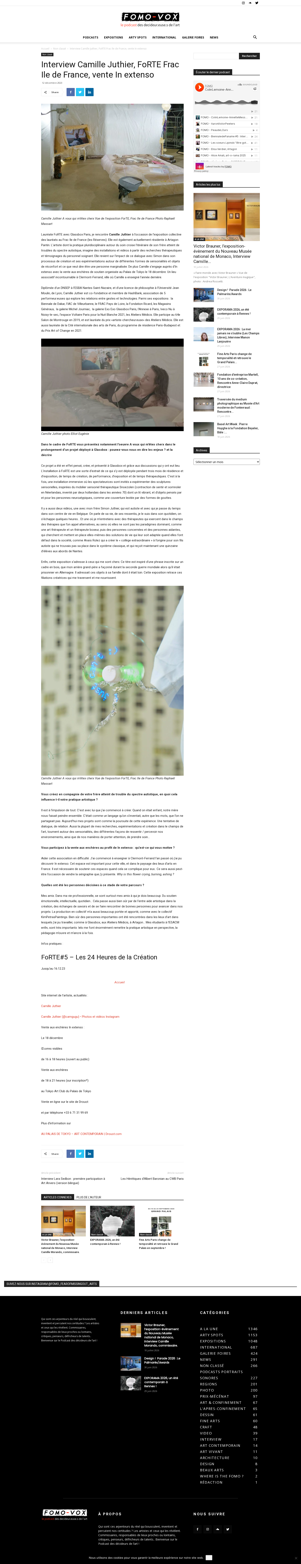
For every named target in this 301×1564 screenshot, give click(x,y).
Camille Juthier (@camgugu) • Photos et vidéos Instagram (80, 1017)
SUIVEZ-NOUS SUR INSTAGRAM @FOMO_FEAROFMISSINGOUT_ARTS (52, 1284)
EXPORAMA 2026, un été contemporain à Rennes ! (161, 1382)
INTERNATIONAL (164, 37)
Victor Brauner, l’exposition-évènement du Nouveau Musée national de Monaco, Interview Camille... (223, 254)
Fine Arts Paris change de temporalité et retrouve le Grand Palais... (234, 358)
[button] (255, 38)
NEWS (214, 37)
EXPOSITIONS (113, 37)
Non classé (59, 48)
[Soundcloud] (250, 3)
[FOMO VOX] (150, 19)
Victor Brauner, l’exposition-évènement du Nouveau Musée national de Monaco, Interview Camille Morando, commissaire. (161, 1335)
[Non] (296, 1558)
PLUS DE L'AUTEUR (89, 1197)
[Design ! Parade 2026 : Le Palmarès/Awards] (204, 295)
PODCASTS (90, 37)
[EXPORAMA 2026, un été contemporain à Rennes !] (112, 1221)
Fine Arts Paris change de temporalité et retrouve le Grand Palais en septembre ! (158, 1244)
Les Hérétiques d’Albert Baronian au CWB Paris (152, 1179)
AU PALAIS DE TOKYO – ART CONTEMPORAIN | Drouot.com (81, 1134)
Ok (209, 1557)
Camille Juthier (51, 1006)
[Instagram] (243, 3)
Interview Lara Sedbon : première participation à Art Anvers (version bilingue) (73, 1181)
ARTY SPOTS (138, 37)
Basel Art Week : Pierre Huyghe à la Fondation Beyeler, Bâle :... (237, 428)
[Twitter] (257, 3)
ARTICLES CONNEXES (58, 1197)
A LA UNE (47, 1234)
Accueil (45, 48)
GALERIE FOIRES (193, 37)
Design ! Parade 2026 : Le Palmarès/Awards (162, 1360)
